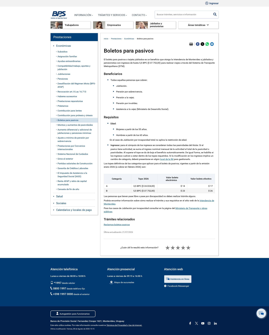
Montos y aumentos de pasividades (75, 125)
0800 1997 (59, 288)
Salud (59, 196)
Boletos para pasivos (68, 120)
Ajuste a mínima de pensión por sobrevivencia (73, 139)
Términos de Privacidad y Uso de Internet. (124, 325)
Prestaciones (116, 39)
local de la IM (166, 159)
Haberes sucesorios (67, 96)
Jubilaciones (64, 74)
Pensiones (63, 78)
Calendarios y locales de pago (74, 210)
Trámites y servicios (111, 15)
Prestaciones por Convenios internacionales (71, 148)
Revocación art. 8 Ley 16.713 (72, 91)
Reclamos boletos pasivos (117, 224)
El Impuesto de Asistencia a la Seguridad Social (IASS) (72, 175)
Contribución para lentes (70, 110)
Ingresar (214, 3)
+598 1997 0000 (63, 294)
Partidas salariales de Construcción (75, 163)
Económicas (63, 45)
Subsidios (62, 51)
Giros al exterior (65, 158)
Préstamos (63, 106)
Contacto (138, 15)
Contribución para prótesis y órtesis (75, 115)
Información (82, 15)
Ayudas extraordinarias (69, 61)
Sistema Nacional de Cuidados (73, 154)
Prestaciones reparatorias (70, 101)
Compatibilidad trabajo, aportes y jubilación (74, 68)
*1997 (57, 283)
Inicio (106, 39)
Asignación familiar (67, 56)
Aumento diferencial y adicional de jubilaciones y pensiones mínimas (75, 131)
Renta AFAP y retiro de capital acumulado (72, 183)
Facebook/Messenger (178, 286)
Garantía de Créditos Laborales (73, 168)
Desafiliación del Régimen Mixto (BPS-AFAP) (76, 85)
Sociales (61, 203)
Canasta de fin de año (68, 189)
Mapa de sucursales (124, 282)
